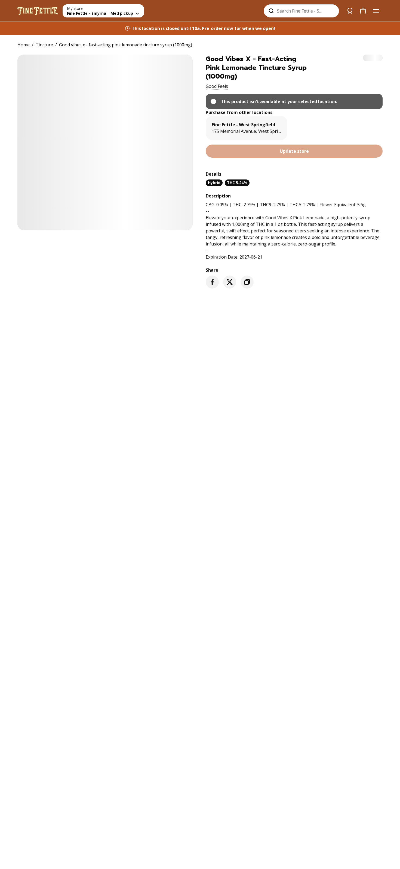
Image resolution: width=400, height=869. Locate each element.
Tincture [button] (44, 45)
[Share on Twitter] (229, 282)
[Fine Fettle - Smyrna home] (37, 10)
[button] (217, 86)
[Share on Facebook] (212, 282)
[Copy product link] (247, 282)
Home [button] (23, 45)
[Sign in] (349, 10)
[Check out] (363, 10)
